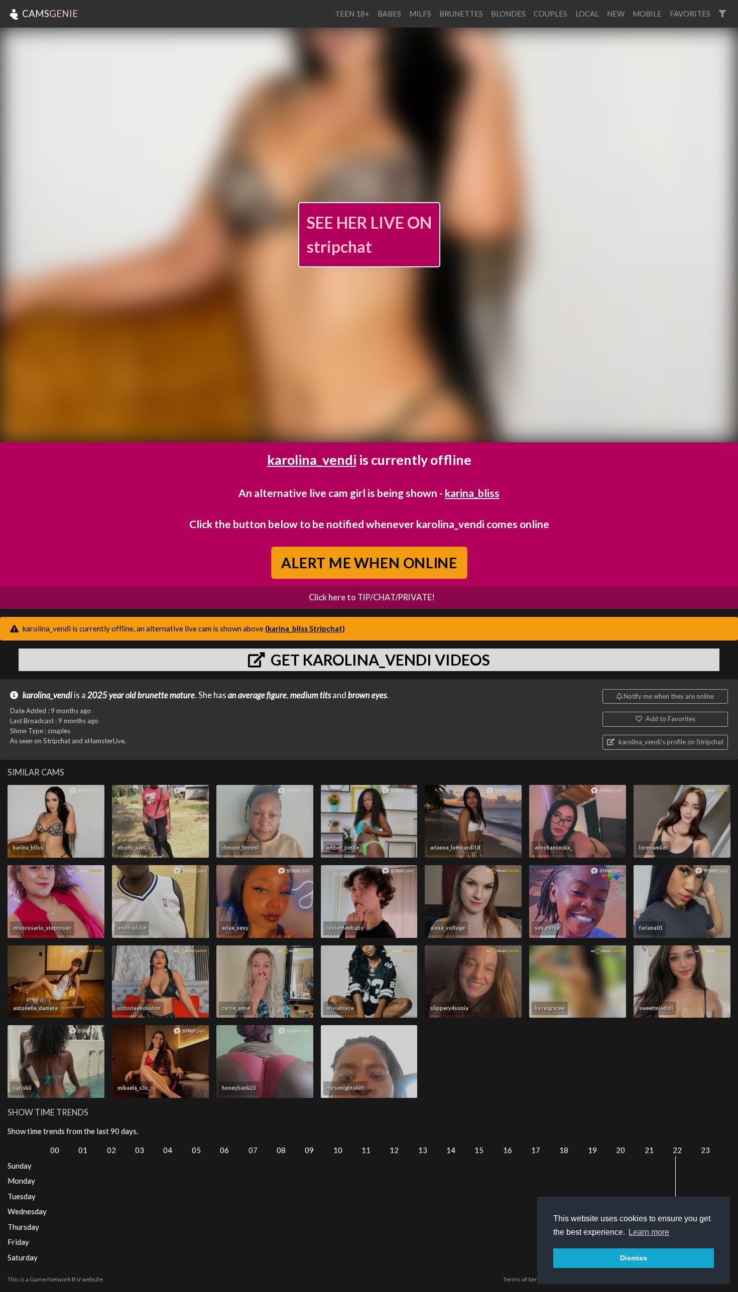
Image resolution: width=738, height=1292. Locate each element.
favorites (690, 13)
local (587, 13)
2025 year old (111, 695)
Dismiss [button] (633, 1258)
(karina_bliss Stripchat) (305, 628)
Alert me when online (369, 562)
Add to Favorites (669, 719)
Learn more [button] (649, 1232)
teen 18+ (352, 13)
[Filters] (722, 14)
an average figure (257, 695)
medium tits (310, 695)
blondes (508, 13)
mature (182, 695)
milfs (420, 13)
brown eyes (367, 695)
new (616, 13)
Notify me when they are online (668, 696)
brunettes (461, 13)
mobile (647, 13)
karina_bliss (472, 493)
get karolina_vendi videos (379, 660)
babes (389, 13)
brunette (153, 695)
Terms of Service (525, 1279)
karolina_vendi (311, 459)
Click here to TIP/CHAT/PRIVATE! (372, 597)
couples (550, 13)
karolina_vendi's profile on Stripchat (670, 742)
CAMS (49, 13)
